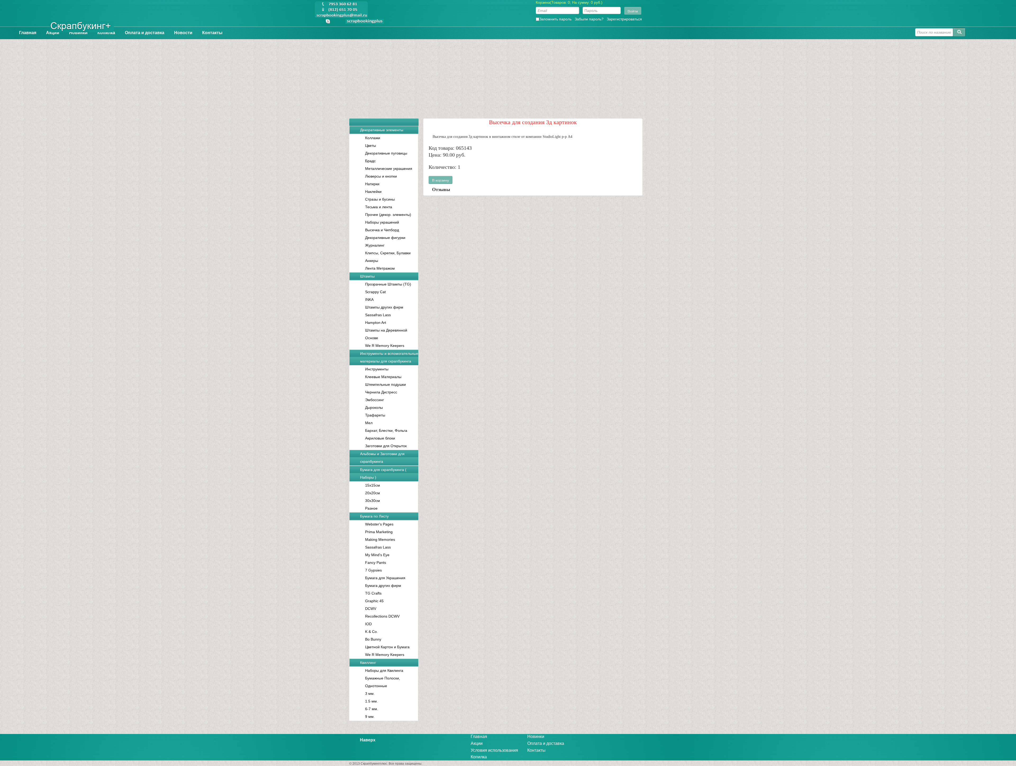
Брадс (370, 161)
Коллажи (372, 138)
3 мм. (370, 693)
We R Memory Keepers (384, 345)
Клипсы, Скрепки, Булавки (388, 253)
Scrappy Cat (375, 292)
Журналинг (374, 245)
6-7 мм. (371, 709)
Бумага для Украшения (385, 578)
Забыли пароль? (589, 19)
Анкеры (371, 261)
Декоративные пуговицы (386, 153)
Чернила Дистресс (381, 392)
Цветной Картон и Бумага (387, 647)
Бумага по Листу (374, 516)
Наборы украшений (382, 222)
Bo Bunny (373, 639)
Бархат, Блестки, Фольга (386, 430)
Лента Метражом (380, 268)
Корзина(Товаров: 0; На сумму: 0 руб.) (569, 2)
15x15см (372, 485)
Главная (27, 32)
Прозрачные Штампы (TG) (388, 284)
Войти (633, 10)
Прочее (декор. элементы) (388, 214)
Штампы (367, 276)
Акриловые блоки (380, 438)
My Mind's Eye (377, 555)
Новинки (78, 32)
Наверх (367, 740)
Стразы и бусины (380, 199)
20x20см (372, 493)
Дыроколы (374, 407)
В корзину (440, 180)
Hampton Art (375, 322)
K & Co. (371, 631)
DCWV (370, 608)
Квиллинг (368, 662)
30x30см (372, 500)
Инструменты (376, 369)
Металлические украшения (388, 168)
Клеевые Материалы (383, 377)
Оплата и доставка (144, 32)
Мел (369, 423)
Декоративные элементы (381, 130)
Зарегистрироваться (624, 19)
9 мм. (370, 716)
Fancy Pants (375, 562)
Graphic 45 (374, 601)
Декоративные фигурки (385, 237)
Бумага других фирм (383, 585)
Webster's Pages (379, 524)
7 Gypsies (373, 570)
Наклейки (373, 191)
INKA (369, 299)
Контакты (212, 32)
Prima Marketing (379, 532)
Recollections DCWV (382, 616)
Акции (52, 32)
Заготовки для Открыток (386, 446)
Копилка (106, 32)
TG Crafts (373, 593)
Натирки (372, 184)
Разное (371, 508)
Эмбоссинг (374, 400)
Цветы (370, 145)
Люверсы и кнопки (381, 176)
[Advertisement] (508, 76)
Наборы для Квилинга (384, 670)
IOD (368, 624)
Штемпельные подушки (385, 384)
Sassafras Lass (378, 315)
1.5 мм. (371, 701)
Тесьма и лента (378, 207)
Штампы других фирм (384, 307)
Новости (183, 32)
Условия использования (494, 750)
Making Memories (380, 539)
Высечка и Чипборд (382, 230)
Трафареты (375, 415)
